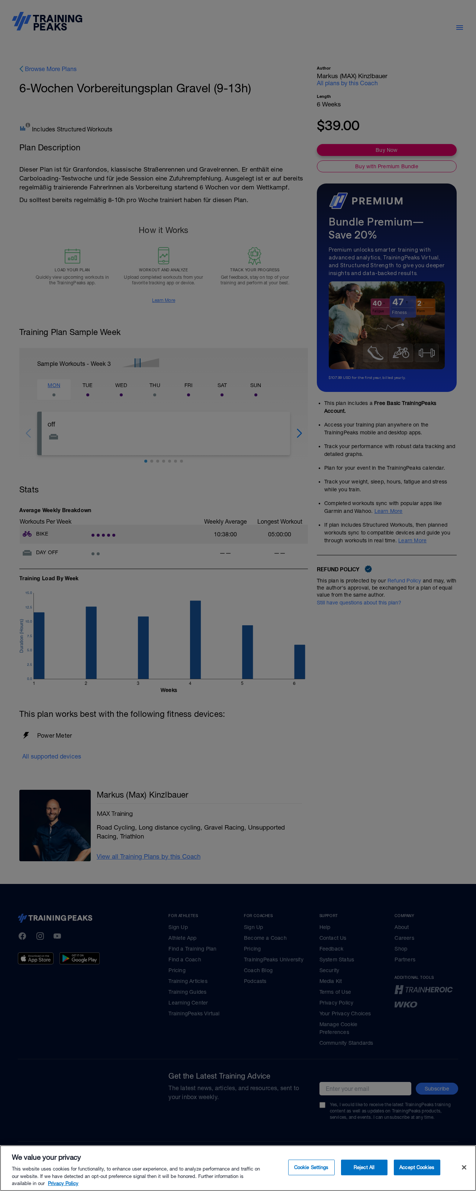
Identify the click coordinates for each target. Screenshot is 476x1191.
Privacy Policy (63, 1183)
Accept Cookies (416, 1167)
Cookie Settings (311, 1167)
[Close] (464, 1167)
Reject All (364, 1167)
